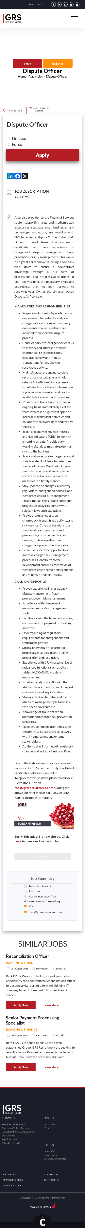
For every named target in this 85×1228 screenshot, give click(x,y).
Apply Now (21, 1005)
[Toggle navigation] (74, 18)
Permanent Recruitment (13, 1124)
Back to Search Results (41, 109)
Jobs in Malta (50, 1155)
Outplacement (8, 1135)
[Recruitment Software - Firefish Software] (42, 1205)
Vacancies (9, 1174)
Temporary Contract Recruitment (17, 1128)
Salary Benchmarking (12, 1143)
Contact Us (41, 4)
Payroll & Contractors (12, 1139)
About (31, 4)
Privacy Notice (12, 1185)
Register (57, 63)
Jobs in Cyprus (51, 1151)
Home (22, 76)
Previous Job (15, 110)
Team (46, 1128)
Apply (42, 155)
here (17, 841)
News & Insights (13, 1179)
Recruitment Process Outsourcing (18, 1132)
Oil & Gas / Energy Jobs (55, 1158)
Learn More (51, 1005)
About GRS (49, 1124)
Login (27, 63)
